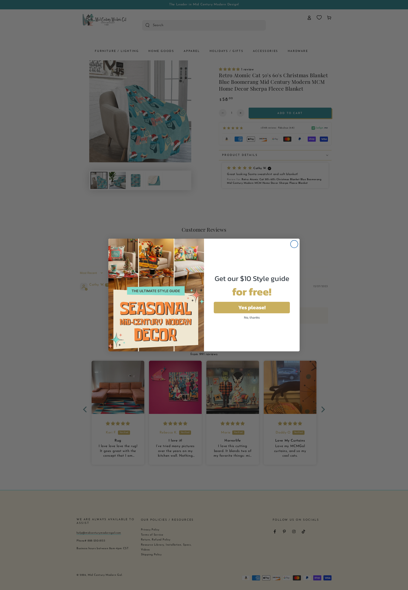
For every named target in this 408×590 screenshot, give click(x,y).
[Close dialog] (294, 244)
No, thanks (252, 317)
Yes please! (252, 307)
